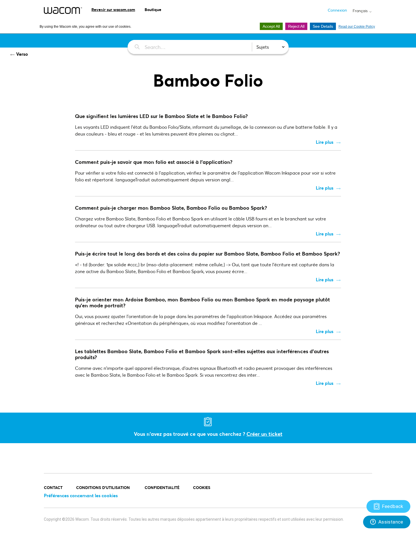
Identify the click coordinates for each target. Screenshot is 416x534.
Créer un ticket (264, 433)
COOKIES (201, 487)
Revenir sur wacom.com (113, 9)
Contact (53, 487)
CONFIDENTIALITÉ (162, 487)
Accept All (271, 26)
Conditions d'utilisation (103, 487)
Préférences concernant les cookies (81, 495)
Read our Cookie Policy (356, 27)
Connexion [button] (337, 10)
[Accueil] (63, 10)
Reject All (296, 26)
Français (361, 10)
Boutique (153, 9)
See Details (323, 26)
